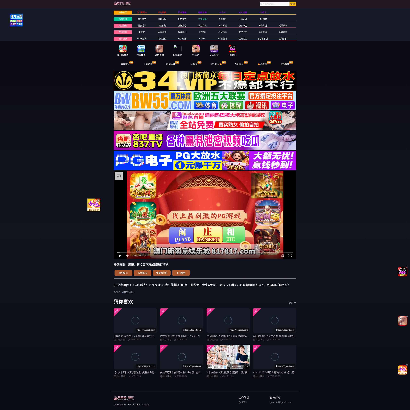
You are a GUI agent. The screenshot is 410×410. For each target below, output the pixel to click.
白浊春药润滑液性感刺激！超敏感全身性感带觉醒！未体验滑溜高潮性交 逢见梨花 (200, 372)
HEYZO (202, 32)
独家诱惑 (222, 32)
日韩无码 (243, 19)
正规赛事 (148, 64)
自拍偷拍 (182, 19)
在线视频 (123, 32)
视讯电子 (239, 64)
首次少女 (243, 32)
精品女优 (202, 25)
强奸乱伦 (182, 25)
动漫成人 (283, 25)
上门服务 (180, 273)
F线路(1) (123, 273)
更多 (291, 302)
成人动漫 (182, 38)
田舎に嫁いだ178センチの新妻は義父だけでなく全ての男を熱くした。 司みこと (154, 336)
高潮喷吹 (263, 32)
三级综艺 (263, 25)
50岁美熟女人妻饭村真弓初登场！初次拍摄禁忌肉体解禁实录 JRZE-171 (242, 372)
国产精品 (142, 19)
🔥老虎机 (262, 64)
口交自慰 (162, 25)
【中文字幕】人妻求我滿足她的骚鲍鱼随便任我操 (138, 372)
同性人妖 (222, 25)
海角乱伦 (162, 38)
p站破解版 (263, 38)
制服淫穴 (142, 25)
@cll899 (243, 402)
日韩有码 (162, 19)
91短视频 (222, 38)
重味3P (142, 32)
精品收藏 (123, 25)
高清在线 (123, 19)
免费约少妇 (161, 273)
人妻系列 (162, 32)
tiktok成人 (142, 38)
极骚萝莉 (182, 32)
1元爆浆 (194, 64)
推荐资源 (123, 38)
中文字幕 (202, 19)
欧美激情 (263, 19)
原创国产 (222, 19)
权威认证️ (170, 64)
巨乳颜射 (283, 32)
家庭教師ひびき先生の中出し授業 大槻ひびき (275, 336)
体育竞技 (125, 64)
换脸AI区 (243, 25)
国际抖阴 (283, 38)
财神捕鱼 (284, 64)
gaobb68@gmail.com (280, 402)
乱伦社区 (243, 38)
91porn (202, 38)
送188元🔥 (216, 64)
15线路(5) (143, 273)
